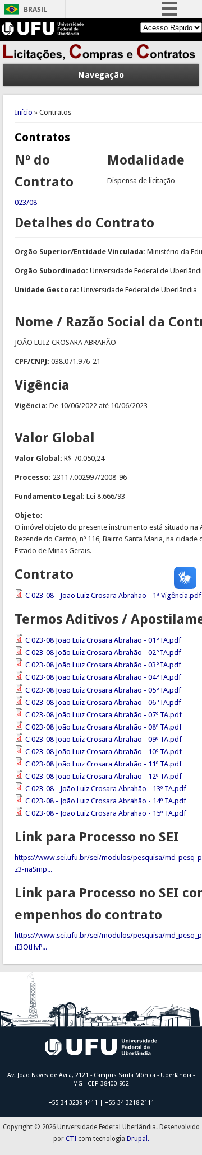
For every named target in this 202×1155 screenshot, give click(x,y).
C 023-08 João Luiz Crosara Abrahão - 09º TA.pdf (103, 739)
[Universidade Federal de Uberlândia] (43, 33)
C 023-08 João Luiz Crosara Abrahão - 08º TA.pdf (103, 727)
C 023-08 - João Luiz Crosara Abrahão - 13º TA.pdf (105, 788)
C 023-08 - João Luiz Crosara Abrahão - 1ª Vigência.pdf (113, 595)
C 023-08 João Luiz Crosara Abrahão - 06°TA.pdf (103, 702)
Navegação (101, 75)
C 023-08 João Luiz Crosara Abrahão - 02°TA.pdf (103, 652)
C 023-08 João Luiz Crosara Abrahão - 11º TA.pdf (103, 764)
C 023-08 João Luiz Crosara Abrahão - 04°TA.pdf (103, 677)
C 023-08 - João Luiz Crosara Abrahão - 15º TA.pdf (105, 813)
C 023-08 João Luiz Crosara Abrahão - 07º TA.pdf (103, 714)
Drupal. (138, 1139)
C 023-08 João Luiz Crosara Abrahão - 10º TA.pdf (103, 751)
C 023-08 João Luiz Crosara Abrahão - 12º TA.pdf (103, 776)
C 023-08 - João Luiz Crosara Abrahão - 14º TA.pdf (105, 801)
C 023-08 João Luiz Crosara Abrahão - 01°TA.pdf (103, 640)
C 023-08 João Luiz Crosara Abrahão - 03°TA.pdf (103, 665)
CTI (71, 1139)
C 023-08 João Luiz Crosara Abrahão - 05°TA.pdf (103, 690)
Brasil (35, 9)
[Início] (100, 58)
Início (24, 112)
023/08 (26, 202)
